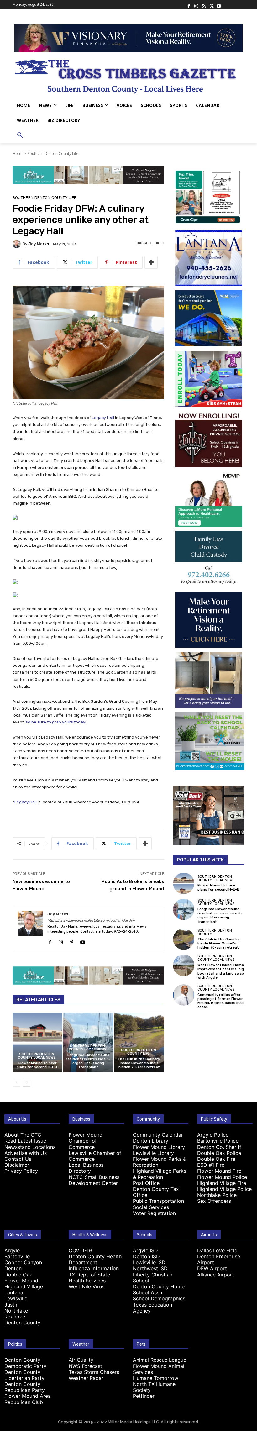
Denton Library (150, 1141)
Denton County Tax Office (156, 1192)
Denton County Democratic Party (25, 1363)
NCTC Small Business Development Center (94, 1180)
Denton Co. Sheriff (219, 1147)
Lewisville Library (153, 1153)
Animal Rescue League (159, 1360)
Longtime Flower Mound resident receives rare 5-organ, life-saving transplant (88, 1061)
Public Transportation (158, 1201)
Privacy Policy (21, 1171)
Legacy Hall (103, 417)
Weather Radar (86, 1378)
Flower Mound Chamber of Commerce (85, 1141)
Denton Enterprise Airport (218, 1259)
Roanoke (14, 1316)
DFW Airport (212, 1268)
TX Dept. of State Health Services (89, 1277)
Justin (11, 1305)
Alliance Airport (215, 1274)
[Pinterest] (71, 940)
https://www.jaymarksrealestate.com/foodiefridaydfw (91, 920)
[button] (20, 135)
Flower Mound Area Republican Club (27, 1399)
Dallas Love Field (217, 1250)
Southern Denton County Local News (37, 1055)
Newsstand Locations (29, 1147)
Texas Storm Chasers (94, 1372)
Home (18, 153)
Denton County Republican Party (24, 1387)
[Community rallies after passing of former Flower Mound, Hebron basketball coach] (183, 995)
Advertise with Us (25, 1153)
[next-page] (26, 1083)
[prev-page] (16, 1083)
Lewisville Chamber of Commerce (95, 1156)
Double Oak (18, 1274)
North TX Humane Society (154, 1387)
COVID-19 (80, 1250)
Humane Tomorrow (155, 1378)
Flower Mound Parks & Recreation (159, 1162)
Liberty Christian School (152, 1277)
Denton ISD (146, 1256)
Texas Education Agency (152, 1308)
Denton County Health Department (95, 1259)
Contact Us (17, 1159)
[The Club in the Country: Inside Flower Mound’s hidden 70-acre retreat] (139, 1042)
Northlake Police (217, 1195)
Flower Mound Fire (219, 1171)
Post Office (146, 1183)
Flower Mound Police (222, 1177)
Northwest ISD (150, 1268)
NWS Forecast (85, 1366)
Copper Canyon (23, 1262)
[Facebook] (188, 4)
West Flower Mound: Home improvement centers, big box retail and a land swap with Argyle (220, 971)
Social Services (151, 1207)
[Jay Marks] (18, 244)
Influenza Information (94, 1268)
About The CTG (22, 1135)
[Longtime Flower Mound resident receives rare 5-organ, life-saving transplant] (183, 909)
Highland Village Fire (221, 1183)
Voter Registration (154, 1213)
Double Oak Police (219, 1153)
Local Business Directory (86, 1168)
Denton (13, 1268)
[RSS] (204, 4)
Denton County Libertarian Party (24, 1375)
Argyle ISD (145, 1250)
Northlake (16, 1310)
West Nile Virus (86, 1286)
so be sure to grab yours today (55, 722)
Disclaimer (16, 1165)
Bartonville (17, 1256)
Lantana (13, 1292)
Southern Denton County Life (53, 153)
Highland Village (23, 1286)
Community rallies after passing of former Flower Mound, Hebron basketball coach (220, 1001)
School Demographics (159, 1298)
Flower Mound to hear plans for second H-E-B (38, 1065)
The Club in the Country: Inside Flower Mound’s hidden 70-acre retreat (139, 1063)
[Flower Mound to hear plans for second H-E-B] (37, 1042)
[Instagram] (196, 4)
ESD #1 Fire (210, 1165)
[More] (151, 262)
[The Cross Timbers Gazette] (128, 75)
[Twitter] (211, 4)
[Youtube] (219, 4)
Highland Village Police (224, 1189)
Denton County (22, 1322)
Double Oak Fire (216, 1159)
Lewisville (15, 1298)
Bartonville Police (218, 1141)
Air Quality (81, 1360)
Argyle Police (212, 1135)
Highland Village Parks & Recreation (159, 1174)
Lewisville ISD (149, 1262)
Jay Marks (38, 244)
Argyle (12, 1250)
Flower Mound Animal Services (158, 1369)
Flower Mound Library (159, 1147)
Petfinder (144, 1396)
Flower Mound (21, 1280)
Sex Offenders (214, 1201)
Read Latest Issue (25, 1141)
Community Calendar (158, 1135)
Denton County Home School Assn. (159, 1289)
